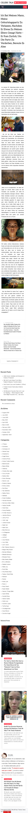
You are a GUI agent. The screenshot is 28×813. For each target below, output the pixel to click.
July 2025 (5, 415)
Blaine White (5, 466)
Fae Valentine (6, 490)
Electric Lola (5, 481)
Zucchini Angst (6, 613)
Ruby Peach (5, 586)
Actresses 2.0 (6, 449)
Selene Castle (6, 598)
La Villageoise (6, 532)
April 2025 (5, 422)
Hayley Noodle (6, 505)
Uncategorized (6, 608)
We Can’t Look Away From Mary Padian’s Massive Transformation (13, 381)
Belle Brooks (5, 463)
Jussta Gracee (6, 522)
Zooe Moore (5, 611)
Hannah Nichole (6, 500)
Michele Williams (6, 552)
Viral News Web (6, 51)
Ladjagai (4, 535)
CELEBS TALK (7, 2)
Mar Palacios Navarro (8, 547)
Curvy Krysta (5, 473)
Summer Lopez (6, 603)
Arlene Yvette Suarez (8, 461)
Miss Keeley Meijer (7, 559)
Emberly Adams (6, 483)
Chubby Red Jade (7, 471)
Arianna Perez (6, 458)
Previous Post (9, 322)
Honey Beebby (6, 510)
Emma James (6, 485)
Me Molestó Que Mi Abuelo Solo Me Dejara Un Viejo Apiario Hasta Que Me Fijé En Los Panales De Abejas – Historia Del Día (13, 786)
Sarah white (5, 593)
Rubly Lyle (5, 581)
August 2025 (5, 412)
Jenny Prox (5, 517)
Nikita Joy (5, 566)
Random (4, 576)
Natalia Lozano (6, 564)
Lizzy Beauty (5, 539)
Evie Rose (5, 488)
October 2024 (6, 432)
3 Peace (4, 444)
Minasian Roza (6, 557)
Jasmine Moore (6, 515)
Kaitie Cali (4, 525)
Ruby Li (4, 584)
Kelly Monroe (6, 530)
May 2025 (5, 420)
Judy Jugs (5, 520)
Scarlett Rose (6, 596)
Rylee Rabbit (5, 589)
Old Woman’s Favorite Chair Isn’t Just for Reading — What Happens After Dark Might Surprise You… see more (14, 392)
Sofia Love (5, 601)
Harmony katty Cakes (8, 503)
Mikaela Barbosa (6, 554)
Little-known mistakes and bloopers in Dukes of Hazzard (14, 376)
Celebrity (4, 468)
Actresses (5, 446)
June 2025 (5, 417)
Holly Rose (5, 508)
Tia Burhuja (5, 606)
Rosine (4, 579)
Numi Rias (5, 569)
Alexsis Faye (5, 451)
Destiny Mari (5, 476)
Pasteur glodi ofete (7, 574)
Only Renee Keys (7, 571)
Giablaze (4, 495)
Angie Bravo (5, 456)
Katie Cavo (5, 527)
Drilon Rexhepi (6, 478)
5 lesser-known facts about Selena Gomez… (13, 387)
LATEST (4, 537)
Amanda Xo (5, 454)
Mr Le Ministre (6, 562)
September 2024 (6, 434)
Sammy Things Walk (7, 591)
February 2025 (6, 427)
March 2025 (5, 425)
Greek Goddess (6, 498)
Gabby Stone (5, 493)
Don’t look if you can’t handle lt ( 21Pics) (15, 384)
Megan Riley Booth (7, 549)
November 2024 (6, 429)
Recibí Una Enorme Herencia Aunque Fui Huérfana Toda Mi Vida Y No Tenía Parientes (13, 728)
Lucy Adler (5, 542)
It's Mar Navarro (6, 512)
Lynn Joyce (5, 544)
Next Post (6, 341)
